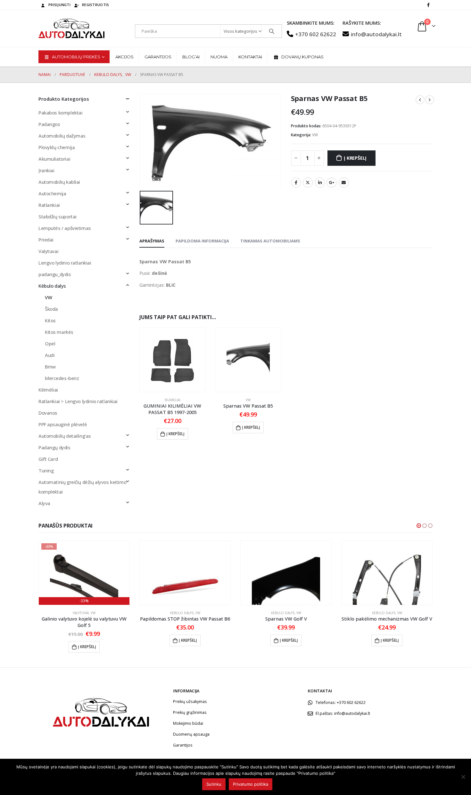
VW (315, 135)
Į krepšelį (355, 158)
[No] (463, 777)
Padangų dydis (54, 447)
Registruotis (95, 4)
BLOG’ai (191, 56)
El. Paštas (344, 182)
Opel (50, 343)
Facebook (296, 182)
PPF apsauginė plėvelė (62, 424)
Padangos (49, 124)
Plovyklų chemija (56, 147)
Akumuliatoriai (54, 159)
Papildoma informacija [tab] (202, 241)
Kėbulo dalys (52, 286)
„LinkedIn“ (320, 182)
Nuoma (219, 56)
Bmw (50, 366)
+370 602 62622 (315, 34)
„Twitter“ (308, 182)
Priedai (46, 239)
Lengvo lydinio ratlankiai (64, 262)
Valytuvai (48, 251)
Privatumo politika (250, 784)
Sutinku (213, 784)
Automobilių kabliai (59, 182)
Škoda (51, 309)
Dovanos (47, 413)
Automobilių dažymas (62, 135)
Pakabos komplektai (60, 112)
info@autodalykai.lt (376, 34)
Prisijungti (59, 4)
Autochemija (52, 193)
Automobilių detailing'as (64, 436)
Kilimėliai (172, 400)
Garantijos (158, 56)
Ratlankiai (49, 205)
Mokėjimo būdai (188, 723)
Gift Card (48, 459)
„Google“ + (331, 182)
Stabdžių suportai (57, 216)
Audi (49, 355)
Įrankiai (46, 170)
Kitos (50, 320)
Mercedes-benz (62, 378)
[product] (172, 360)
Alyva (44, 503)
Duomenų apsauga (191, 734)
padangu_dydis (54, 274)
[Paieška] (272, 31)
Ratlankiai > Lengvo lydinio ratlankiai (78, 401)
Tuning (46, 470)
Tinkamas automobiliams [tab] (270, 241)
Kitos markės (59, 332)
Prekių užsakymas (190, 701)
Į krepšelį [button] (175, 433)
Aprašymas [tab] (151, 241)
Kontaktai (250, 56)
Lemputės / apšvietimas (64, 228)
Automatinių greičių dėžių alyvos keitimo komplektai (82, 487)
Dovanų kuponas (302, 56)
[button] (419, 525)
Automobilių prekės (76, 56)
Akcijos (124, 56)
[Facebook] (428, 5)
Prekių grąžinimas (190, 712)
